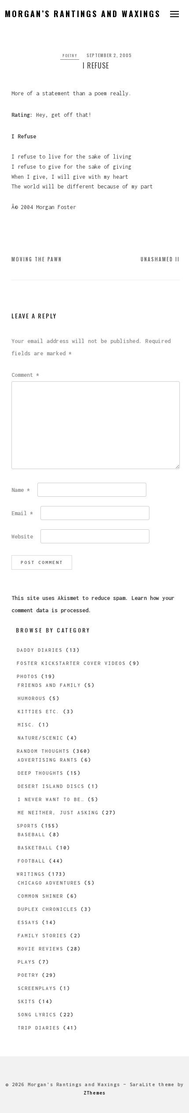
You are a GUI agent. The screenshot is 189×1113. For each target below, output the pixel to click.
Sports (27, 825)
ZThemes (95, 1092)
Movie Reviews (40, 948)
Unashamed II (160, 259)
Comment (25, 375)
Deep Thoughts (40, 773)
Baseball (32, 834)
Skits (26, 1001)
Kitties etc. (39, 711)
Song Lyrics (37, 1014)
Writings (31, 874)
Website (22, 536)
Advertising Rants (47, 759)
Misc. (26, 724)
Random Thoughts (43, 751)
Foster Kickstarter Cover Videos (71, 663)
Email (22, 513)
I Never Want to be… (51, 799)
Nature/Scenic (40, 738)
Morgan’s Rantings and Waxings (82, 13)
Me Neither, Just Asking (58, 812)
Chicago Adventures (49, 882)
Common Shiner (40, 896)
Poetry (69, 55)
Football (32, 861)
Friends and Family (49, 685)
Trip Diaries (39, 1027)
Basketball (35, 847)
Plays (26, 962)
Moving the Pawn (36, 259)
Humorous (32, 698)
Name (20, 490)
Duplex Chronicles (47, 909)
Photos (27, 676)
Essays (28, 922)
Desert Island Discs (51, 786)
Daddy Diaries (39, 650)
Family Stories (42, 935)
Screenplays (37, 988)
